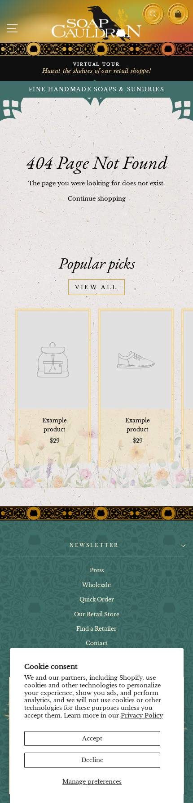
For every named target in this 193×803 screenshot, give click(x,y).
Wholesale (96, 585)
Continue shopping (97, 198)
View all (96, 287)
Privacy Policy (142, 715)
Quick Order (96, 599)
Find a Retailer (96, 628)
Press (97, 570)
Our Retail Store (96, 614)
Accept (92, 738)
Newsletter (94, 545)
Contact (97, 643)
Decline (92, 760)
